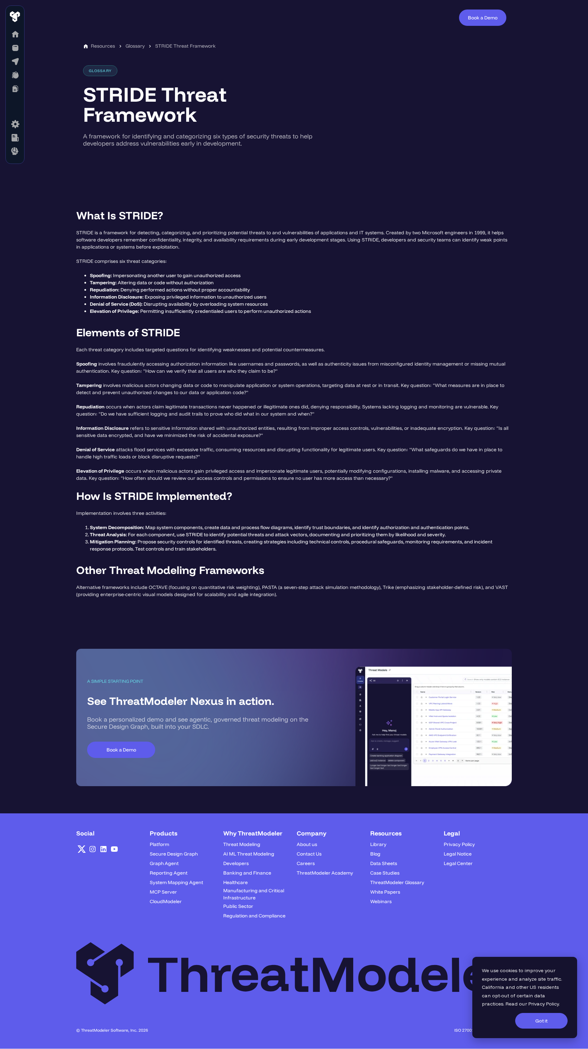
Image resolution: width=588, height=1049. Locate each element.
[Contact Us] (15, 151)
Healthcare (235, 882)
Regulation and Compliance (254, 916)
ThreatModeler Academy (325, 873)
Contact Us (309, 854)
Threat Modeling (241, 844)
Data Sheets (383, 863)
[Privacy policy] (15, 138)
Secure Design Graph (174, 854)
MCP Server (163, 892)
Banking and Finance (247, 873)
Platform (159, 844)
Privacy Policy (543, 1004)
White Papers (385, 892)
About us (307, 844)
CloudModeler (166, 901)
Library (378, 844)
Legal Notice (458, 854)
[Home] (15, 34)
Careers (306, 863)
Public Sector (238, 906)
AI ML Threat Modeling (248, 854)
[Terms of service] (15, 124)
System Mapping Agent (176, 882)
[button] (15, 48)
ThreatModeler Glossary (397, 882)
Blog (375, 854)
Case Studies (384, 873)
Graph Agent (164, 863)
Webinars (381, 901)
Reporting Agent (168, 873)
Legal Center (458, 863)
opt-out (500, 996)
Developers (236, 863)
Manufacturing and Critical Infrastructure (253, 894)
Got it (541, 1021)
